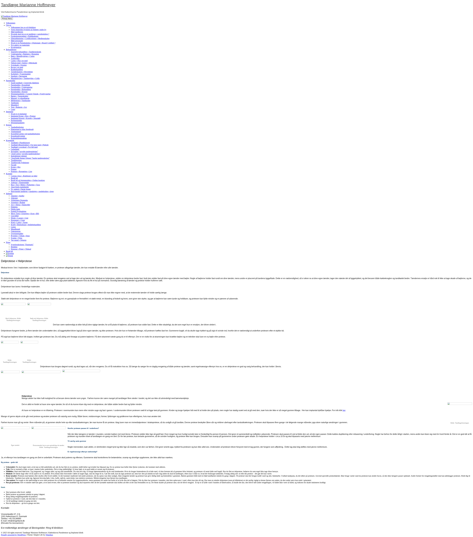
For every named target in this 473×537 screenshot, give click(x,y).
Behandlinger (11, 50)
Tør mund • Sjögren (18, 240)
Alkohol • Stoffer (17, 196)
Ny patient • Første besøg (21, 189)
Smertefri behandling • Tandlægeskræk (26, 52)
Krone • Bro (15, 167)
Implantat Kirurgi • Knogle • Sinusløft (25, 118)
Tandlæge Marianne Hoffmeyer (28, 5)
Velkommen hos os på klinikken (23, 27)
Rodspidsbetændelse (19, 138)
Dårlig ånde (15, 209)
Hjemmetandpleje (18, 123)
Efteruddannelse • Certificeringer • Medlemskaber (30, 38)
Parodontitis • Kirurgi (19, 92)
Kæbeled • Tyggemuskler (21, 74)
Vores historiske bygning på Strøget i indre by (28, 30)
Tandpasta (15, 103)
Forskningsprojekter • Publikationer (24, 36)
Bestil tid (14, 178)
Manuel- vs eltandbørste (20, 98)
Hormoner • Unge (18, 220)
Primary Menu (7, 19)
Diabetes (14, 207)
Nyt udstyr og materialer (20, 45)
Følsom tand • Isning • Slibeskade (24, 63)
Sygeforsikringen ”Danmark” (22, 245)
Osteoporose (16, 231)
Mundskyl (15, 105)
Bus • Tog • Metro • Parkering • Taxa (25, 185)
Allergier (14, 198)
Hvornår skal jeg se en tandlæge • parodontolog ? (30, 34)
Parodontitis (10, 81)
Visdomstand (16, 132)
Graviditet (15, 216)
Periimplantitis (16, 120)
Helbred (9, 194)
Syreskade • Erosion (19, 65)
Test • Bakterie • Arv (19, 107)
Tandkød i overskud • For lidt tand (24, 147)
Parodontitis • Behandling (21, 89)
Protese (14, 169)
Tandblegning (16, 160)
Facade (13, 165)
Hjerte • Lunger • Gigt (19, 218)
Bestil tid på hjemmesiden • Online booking (28, 180)
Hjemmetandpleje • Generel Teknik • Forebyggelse (31, 94)
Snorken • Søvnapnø (19, 76)
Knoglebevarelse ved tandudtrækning (25, 134)
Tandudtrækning (17, 127)
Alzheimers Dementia (19, 200)
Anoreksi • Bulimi (18, 202)
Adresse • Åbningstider (20, 183)
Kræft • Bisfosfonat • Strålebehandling (26, 225)
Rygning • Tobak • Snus (20, 236)
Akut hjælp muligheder (20, 187)
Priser (8, 242)
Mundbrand (15, 229)
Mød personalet (17, 41)
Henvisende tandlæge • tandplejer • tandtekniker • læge (32, 191)
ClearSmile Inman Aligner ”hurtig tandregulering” (30, 158)
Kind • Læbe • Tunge (19, 222)
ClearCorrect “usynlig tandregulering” (25, 154)
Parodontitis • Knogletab (20, 85)
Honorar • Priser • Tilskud (21, 249)
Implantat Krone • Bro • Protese (23, 116)
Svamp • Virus (16, 238)
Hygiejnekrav (16, 47)
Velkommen (10, 23)
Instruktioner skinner (19, 156)
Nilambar (49, 535)
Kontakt (9, 174)
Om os (8, 25)
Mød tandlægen (17, 32)
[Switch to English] (10, 253)
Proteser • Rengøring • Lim (21, 171)
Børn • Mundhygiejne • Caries (22, 56)
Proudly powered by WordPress (13, 535)
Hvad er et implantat (19, 114)
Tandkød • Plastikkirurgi (20, 143)
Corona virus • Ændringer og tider (24, 176)
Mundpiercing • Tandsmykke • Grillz (25, 78)
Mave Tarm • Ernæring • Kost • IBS (25, 214)
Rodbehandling (17, 69)
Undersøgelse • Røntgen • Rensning (25, 54)
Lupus (13, 227)
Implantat (9, 112)
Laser (13, 109)
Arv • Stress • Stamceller (20, 205)
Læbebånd (15, 149)
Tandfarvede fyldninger (20, 163)
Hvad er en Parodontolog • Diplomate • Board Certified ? (33, 43)
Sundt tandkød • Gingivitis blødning (25, 83)
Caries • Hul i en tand (19, 61)
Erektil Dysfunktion (18, 211)
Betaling (14, 247)
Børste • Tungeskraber (19, 96)
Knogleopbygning (18, 136)
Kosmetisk (10, 140)
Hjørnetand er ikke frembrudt (22, 129)
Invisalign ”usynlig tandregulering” (24, 151)
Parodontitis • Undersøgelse (21, 87)
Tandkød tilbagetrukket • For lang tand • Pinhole (30, 145)
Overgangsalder (17, 233)
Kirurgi (9, 125)
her (344, 410)
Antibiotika (15, 58)
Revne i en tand (17, 67)
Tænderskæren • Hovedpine (22, 72)
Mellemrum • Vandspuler (20, 100)
